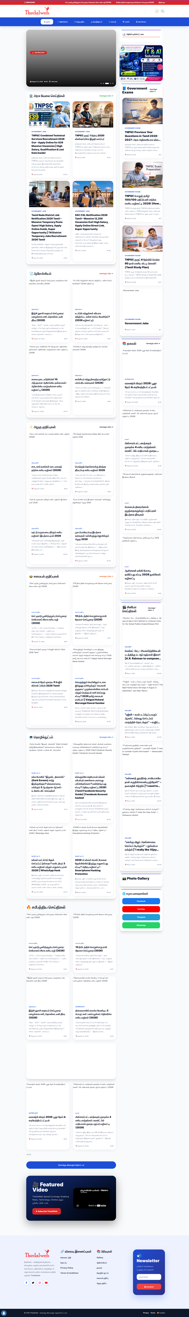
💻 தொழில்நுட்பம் (96, 22)
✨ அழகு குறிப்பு (79, 22)
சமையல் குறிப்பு (102, 1278)
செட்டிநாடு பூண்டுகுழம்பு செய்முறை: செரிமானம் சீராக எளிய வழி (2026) (52, 2)
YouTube (141, 909)
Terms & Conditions (69, 1273)
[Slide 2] (103, 83)
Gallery (100, 1257)
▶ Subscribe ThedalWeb (46, 1211)
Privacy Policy (66, 1268)
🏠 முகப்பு (47, 22)
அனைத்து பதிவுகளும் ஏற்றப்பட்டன (71, 1165)
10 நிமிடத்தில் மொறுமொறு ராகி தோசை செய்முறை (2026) (99, 2)
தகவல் (99, 1268)
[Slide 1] (101, 83)
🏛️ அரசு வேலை (141, 22)
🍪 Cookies (161, 1313)
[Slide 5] (111, 83)
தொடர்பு (63, 1263)
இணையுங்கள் (149, 1287)
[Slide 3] (105, 83)
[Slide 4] (108, 83)
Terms (152, 1313)
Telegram (141, 917)
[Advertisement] (102, 11)
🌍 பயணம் (126, 22)
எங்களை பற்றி (65, 1257)
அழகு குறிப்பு (102, 1283)
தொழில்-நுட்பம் (103, 1273)
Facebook (141, 901)
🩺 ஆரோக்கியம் (62, 22)
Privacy (146, 1313)
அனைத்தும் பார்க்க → (106, 96)
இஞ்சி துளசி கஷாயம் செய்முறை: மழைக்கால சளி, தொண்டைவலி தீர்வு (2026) (148, 2)
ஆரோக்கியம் (102, 1263)
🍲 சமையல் (112, 22)
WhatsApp (141, 925)
